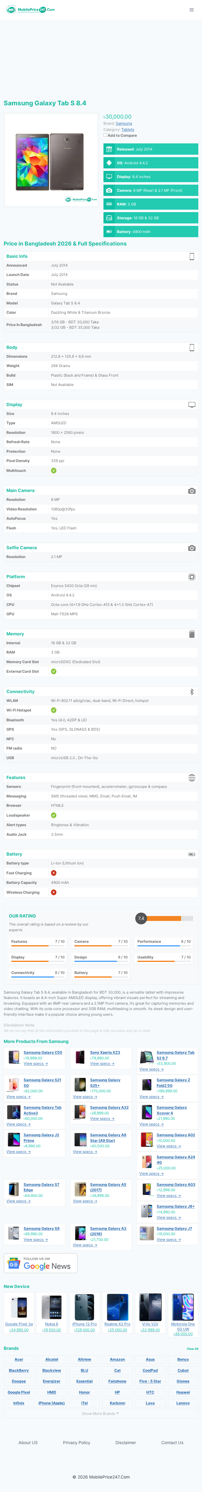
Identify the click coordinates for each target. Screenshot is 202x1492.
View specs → (36, 1063)
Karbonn (117, 1403)
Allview (84, 1359)
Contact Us (172, 1442)
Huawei (183, 1392)
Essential (84, 1381)
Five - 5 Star (150, 1381)
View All (192, 1349)
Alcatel (51, 1359)
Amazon (117, 1359)
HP (117, 1392)
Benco (183, 1359)
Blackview (51, 1370)
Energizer (51, 1381)
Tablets (127, 129)
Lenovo (183, 1403)
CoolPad (150, 1370)
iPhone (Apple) (51, 1403)
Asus (150, 1359)
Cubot (183, 1370)
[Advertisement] (101, 56)
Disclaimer (126, 1442)
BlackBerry (19, 1370)
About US (28, 1442)
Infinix (18, 1403)
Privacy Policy (76, 1442)
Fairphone (117, 1381)
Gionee (183, 1381)
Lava (150, 1403)
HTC (150, 1392)
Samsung (58, 1041)
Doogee (19, 1381)
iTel (84, 1403)
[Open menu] (191, 10)
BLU (84, 1370)
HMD (51, 1392)
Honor (84, 1392)
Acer (19, 1359)
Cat (117, 1370)
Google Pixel (19, 1392)
